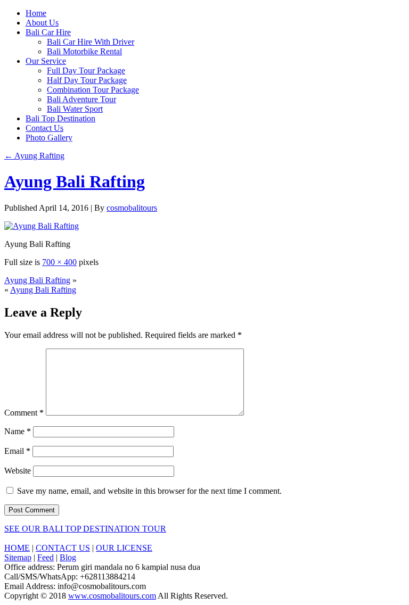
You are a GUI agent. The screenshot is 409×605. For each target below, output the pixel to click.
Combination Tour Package (93, 89)
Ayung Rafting (34, 155)
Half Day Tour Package (87, 80)
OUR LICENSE (124, 547)
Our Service (46, 60)
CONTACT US (63, 547)
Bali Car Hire (48, 32)
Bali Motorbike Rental (84, 51)
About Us (42, 22)
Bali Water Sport (75, 108)
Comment (24, 412)
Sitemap (17, 557)
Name (17, 431)
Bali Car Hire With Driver (90, 41)
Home (36, 13)
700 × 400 (59, 262)
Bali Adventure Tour (81, 99)
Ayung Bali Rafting (74, 181)
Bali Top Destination (60, 118)
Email (17, 450)
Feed (45, 557)
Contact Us (44, 127)
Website (17, 470)
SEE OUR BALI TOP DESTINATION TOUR (85, 528)
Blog (68, 557)
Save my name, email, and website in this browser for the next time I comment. (149, 490)
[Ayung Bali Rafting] (41, 225)
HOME (17, 547)
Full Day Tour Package (86, 70)
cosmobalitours (132, 207)
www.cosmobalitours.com (112, 595)
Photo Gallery (49, 137)
